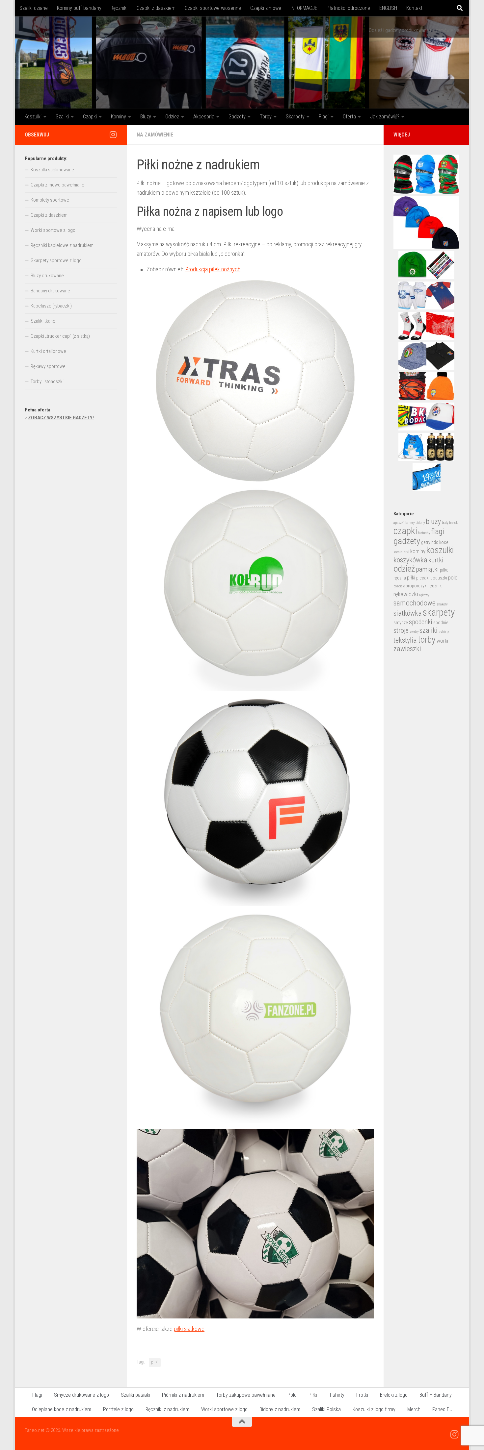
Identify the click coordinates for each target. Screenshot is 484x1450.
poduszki (438, 577)
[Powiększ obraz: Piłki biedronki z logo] (255, 1223)
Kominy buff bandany (79, 8)
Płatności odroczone (348, 8)
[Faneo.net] (113, 134)
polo (453, 578)
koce (443, 542)
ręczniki (435, 585)
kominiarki (401, 552)
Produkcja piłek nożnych (212, 269)
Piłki (313, 1395)
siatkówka (407, 613)
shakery (442, 604)
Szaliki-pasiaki (135, 1395)
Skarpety (295, 116)
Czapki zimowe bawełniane (57, 185)
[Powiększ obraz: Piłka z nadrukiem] (255, 589)
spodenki (420, 622)
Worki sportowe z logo (53, 230)
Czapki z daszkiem (156, 8)
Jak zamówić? (384, 116)
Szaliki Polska (326, 1409)
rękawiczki (405, 594)
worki (442, 641)
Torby (266, 116)
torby (427, 639)
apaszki (398, 523)
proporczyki (416, 585)
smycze (400, 622)
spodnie (440, 622)
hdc (434, 542)
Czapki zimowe (265, 8)
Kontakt (414, 8)
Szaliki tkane (43, 321)
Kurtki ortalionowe (48, 351)
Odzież (172, 116)
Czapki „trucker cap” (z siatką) (60, 336)
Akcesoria (203, 116)
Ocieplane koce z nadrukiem (61, 1409)
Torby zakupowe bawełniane (246, 1395)
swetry (414, 631)
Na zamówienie (155, 135)
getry (425, 542)
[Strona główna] (242, 62)
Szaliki (62, 116)
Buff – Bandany (435, 1395)
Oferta (349, 116)
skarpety (439, 612)
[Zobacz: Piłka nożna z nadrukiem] (255, 1017)
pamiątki (427, 569)
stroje (401, 630)
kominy (417, 551)
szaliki (428, 630)
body (445, 523)
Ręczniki (119, 8)
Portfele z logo (118, 1409)
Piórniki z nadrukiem (183, 1395)
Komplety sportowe (50, 200)
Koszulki (32, 116)
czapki (405, 530)
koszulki (440, 550)
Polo (292, 1395)
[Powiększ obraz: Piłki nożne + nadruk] (255, 380)
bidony (420, 523)
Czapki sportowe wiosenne (213, 8)
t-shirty (444, 631)
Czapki (90, 116)
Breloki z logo (394, 1395)
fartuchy (424, 533)
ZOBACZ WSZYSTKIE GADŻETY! (61, 418)
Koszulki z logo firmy (374, 1409)
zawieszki (407, 649)
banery (410, 523)
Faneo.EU (442, 1409)
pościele (399, 586)
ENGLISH (388, 8)
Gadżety (237, 116)
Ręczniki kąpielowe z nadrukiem (62, 245)
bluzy (433, 521)
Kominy (118, 116)
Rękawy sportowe (48, 366)
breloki (454, 523)
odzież (404, 569)
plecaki (422, 577)
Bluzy (145, 116)
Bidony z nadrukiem (279, 1409)
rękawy (424, 595)
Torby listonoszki (47, 381)
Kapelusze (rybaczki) (51, 306)
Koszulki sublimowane (52, 170)
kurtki (436, 560)
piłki (154, 1362)
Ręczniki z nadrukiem (167, 1409)
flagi (437, 531)
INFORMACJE (303, 8)
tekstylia (405, 640)
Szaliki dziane (33, 8)
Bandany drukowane (50, 291)
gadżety (406, 541)
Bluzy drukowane (47, 276)
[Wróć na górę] (242, 1422)
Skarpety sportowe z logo (56, 260)
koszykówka (410, 560)
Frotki (362, 1395)
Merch (413, 1409)
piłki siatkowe (189, 1328)
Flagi (324, 116)
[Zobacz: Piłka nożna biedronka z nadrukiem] (255, 801)
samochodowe (414, 603)
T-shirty (336, 1395)
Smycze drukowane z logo (81, 1395)
